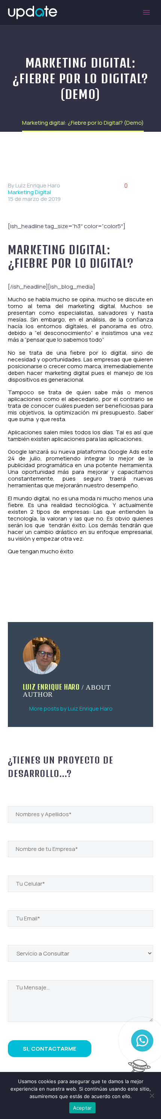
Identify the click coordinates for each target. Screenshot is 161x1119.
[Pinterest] (34, 587)
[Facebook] (13, 587)
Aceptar (82, 1108)
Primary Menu (146, 12)
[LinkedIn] (56, 587)
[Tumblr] (45, 587)
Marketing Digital (29, 192)
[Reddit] (67, 587)
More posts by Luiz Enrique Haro (71, 708)
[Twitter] (24, 587)
